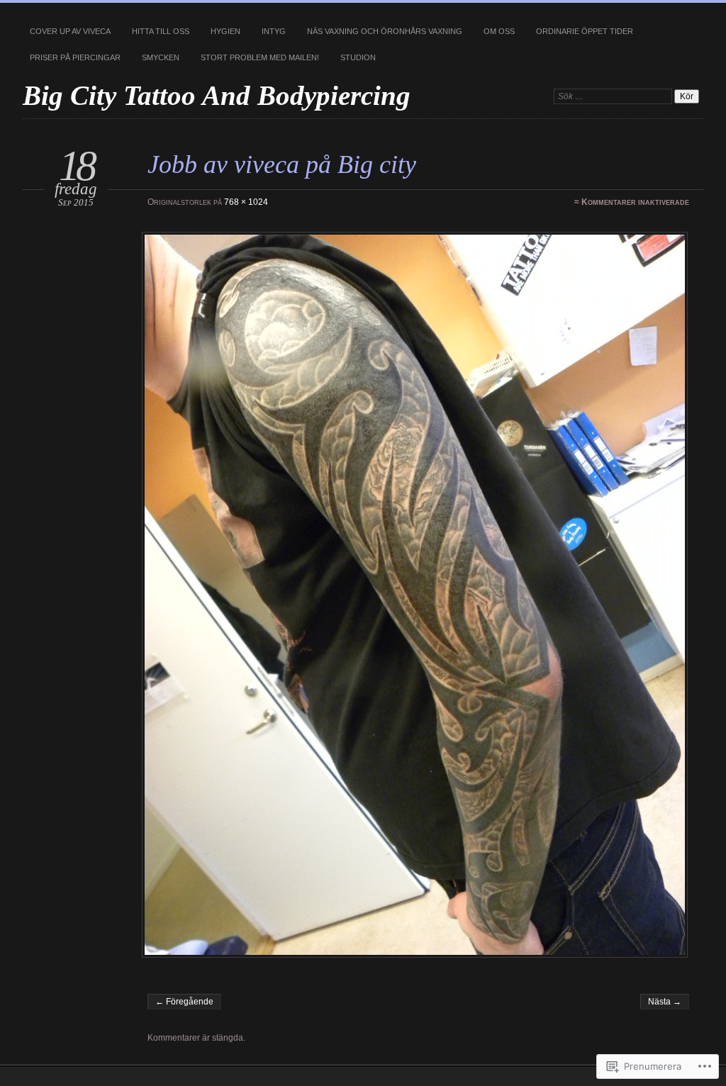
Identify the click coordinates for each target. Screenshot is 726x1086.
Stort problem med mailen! (260, 57)
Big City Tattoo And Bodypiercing (217, 95)
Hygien (225, 31)
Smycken (160, 57)
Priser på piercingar (75, 57)
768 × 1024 (246, 202)
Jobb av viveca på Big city (281, 164)
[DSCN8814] (417, 595)
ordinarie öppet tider (584, 31)
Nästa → (664, 1002)
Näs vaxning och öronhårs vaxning (384, 31)
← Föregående (184, 1002)
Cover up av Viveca (70, 31)
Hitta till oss (160, 31)
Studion (358, 57)
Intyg (274, 31)
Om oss (499, 31)
